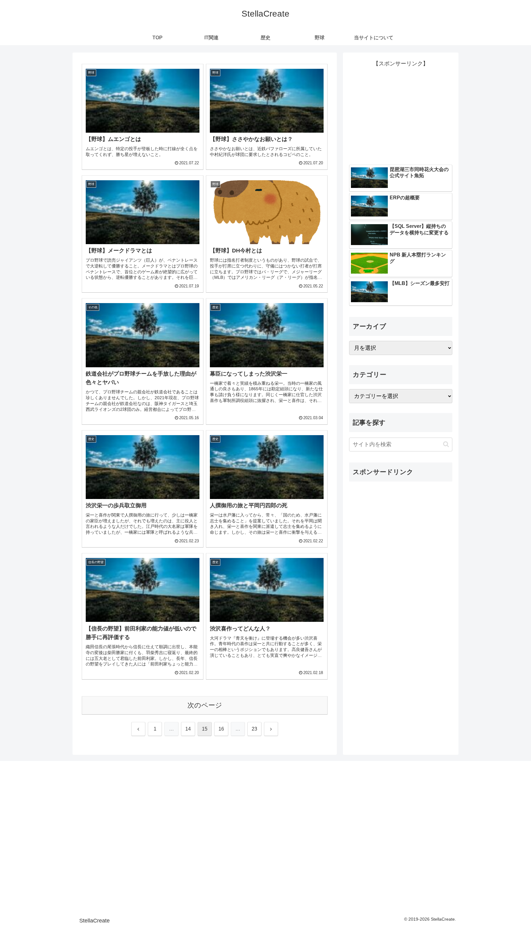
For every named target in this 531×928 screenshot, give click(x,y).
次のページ (204, 705)
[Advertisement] (400, 111)
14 (188, 728)
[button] (446, 444)
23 (254, 728)
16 (221, 728)
